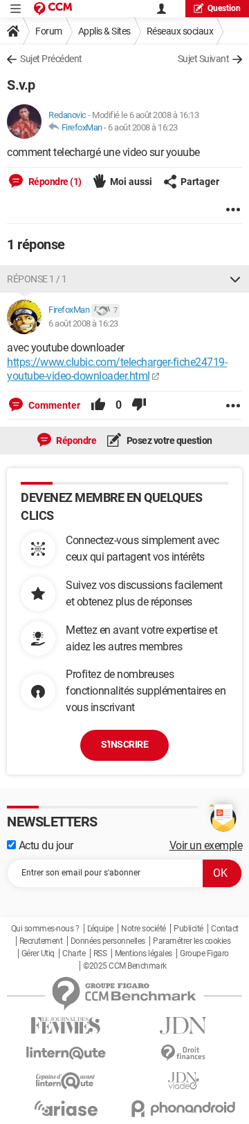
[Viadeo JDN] (183, 1080)
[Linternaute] (65, 1053)
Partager (200, 181)
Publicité (188, 928)
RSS (100, 953)
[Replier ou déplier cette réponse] (235, 279)
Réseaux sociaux (180, 31)
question (224, 8)
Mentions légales (143, 953)
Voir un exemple (206, 845)
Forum (48, 31)
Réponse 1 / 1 (37, 278)
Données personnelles (108, 941)
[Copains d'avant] (65, 1080)
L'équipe (100, 928)
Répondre (76, 440)
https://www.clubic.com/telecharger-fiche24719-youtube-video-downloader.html (117, 369)
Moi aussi (131, 181)
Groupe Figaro (204, 953)
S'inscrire (124, 744)
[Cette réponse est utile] (98, 405)
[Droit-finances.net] (183, 1053)
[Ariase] (65, 1108)
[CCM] (53, 8)
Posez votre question (168, 440)
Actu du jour (44, 845)
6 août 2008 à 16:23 (143, 127)
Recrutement (41, 941)
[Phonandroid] (183, 1108)
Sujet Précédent (51, 58)
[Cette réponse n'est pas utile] (139, 405)
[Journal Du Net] (183, 1025)
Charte (73, 953)
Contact (225, 928)
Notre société (143, 928)
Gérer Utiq (38, 953)
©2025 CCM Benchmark (125, 966)
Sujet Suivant (204, 58)
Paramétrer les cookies (191, 941)
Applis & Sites (104, 31)
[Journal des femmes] (65, 1025)
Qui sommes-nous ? (45, 928)
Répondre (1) (54, 181)
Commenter (53, 405)
